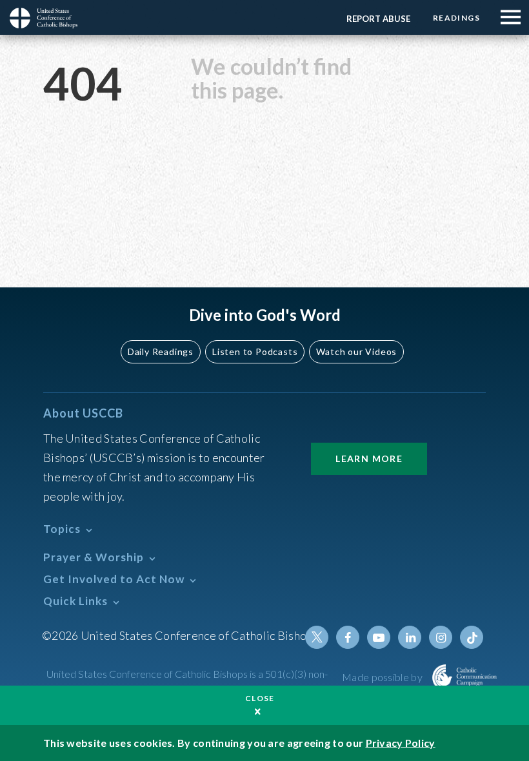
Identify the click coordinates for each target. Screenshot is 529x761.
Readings (456, 18)
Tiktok (471, 637)
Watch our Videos (356, 351)
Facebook (347, 637)
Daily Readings (161, 351)
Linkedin (409, 637)
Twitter (316, 637)
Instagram (440, 637)
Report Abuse (378, 19)
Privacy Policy (400, 743)
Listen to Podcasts (254, 351)
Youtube (378, 637)
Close (260, 698)
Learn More (369, 458)
